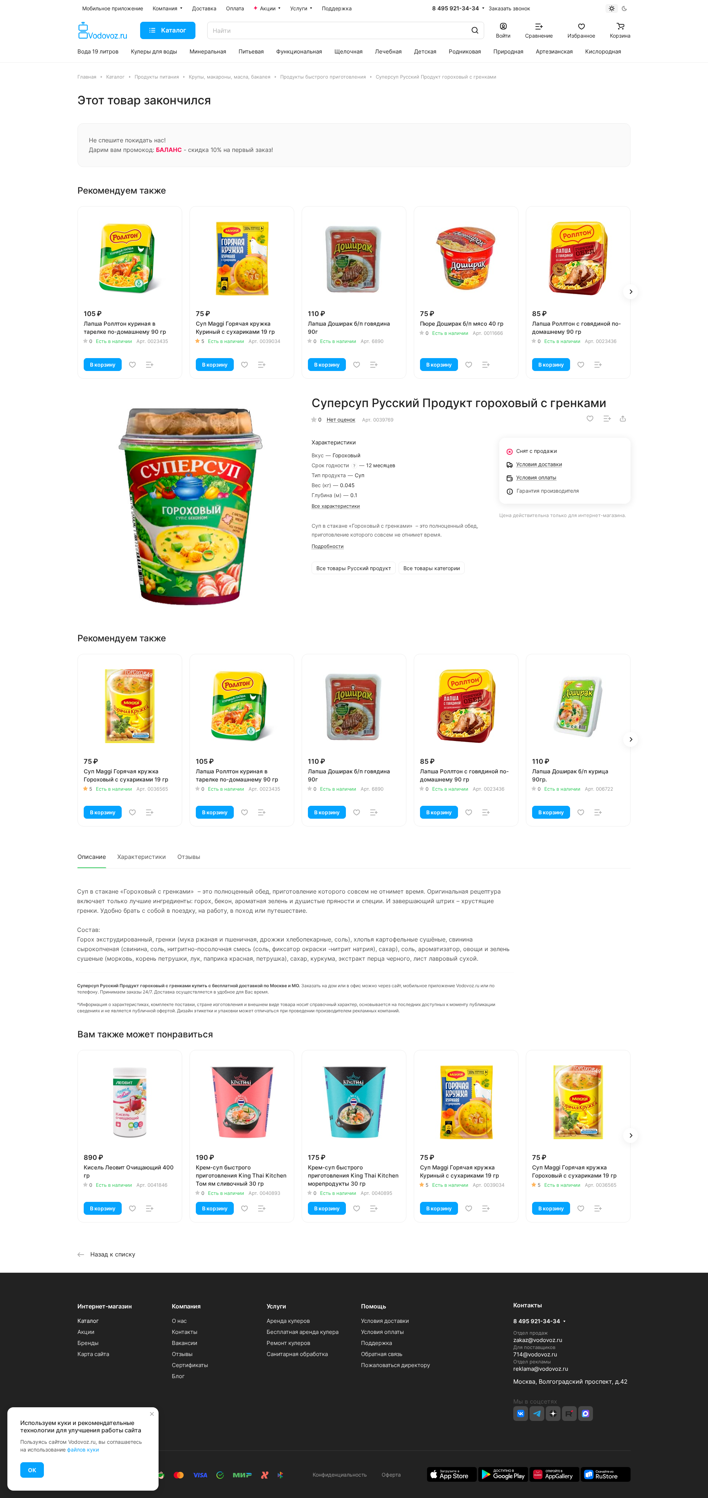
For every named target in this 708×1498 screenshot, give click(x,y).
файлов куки (83, 1449)
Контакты (184, 1331)
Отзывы (188, 856)
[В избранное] (132, 364)
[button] (630, 291)
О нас (179, 1320)
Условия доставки (385, 1320)
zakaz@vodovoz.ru (537, 1339)
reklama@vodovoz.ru (540, 1368)
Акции (85, 1331)
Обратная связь (381, 1353)
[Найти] (475, 30)
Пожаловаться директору (395, 1365)
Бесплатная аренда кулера (303, 1331)
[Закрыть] (152, 1414)
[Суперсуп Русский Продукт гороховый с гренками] (189, 505)
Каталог (88, 1320)
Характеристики (141, 856)
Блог (178, 1376)
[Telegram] (537, 1413)
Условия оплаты (382, 1331)
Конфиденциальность (340, 1474)
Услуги (276, 1306)
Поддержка (376, 1342)
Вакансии (184, 1342)
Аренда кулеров (288, 1320)
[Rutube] (569, 1413)
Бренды (87, 1342)
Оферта (390, 1474)
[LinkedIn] (585, 1413)
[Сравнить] (149, 364)
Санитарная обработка (297, 1353)
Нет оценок (341, 419)
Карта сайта (93, 1353)
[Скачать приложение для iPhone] (452, 1474)
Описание (91, 856)
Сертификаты (190, 1365)
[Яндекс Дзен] (553, 1413)
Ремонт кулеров (288, 1342)
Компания (186, 1306)
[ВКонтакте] (520, 1413)
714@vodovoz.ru (535, 1354)
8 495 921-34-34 (455, 8)
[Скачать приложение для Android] (503, 1474)
